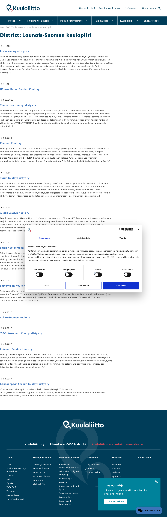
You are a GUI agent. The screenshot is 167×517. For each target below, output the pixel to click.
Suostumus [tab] (44, 238)
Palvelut (63, 482)
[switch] (66, 274)
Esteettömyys (66, 478)
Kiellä (46, 285)
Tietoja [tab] (123, 238)
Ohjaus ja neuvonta (42, 464)
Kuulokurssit (39, 472)
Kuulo (9, 464)
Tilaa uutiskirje (92, 472)
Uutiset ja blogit (87, 8)
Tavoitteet (117, 464)
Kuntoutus (38, 480)
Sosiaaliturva (13, 495)
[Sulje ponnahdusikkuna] (157, 481)
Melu (9, 479)
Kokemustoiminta (41, 476)
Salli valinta (83, 285)
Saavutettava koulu (68, 493)
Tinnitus (10, 475)
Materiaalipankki (15, 499)
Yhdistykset (130, 8)
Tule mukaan (101, 20)
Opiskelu (11, 483)
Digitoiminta (65, 497)
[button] (149, 510)
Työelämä (11, 487)
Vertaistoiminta (41, 468)
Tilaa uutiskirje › (115, 501)
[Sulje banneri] (138, 230)
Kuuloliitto (126, 20)
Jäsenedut (90, 468)
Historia (116, 468)
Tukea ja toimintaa (38, 20)
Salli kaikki (121, 285)
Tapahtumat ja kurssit (110, 8)
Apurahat (116, 476)
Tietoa (11, 20)
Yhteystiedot (151, 20)
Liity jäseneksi (92, 464)
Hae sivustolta (149, 8)
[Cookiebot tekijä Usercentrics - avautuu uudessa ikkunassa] (121, 230)
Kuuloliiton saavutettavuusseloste (117, 444)
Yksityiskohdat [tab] (83, 238)
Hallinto (116, 472)
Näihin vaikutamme (71, 20)
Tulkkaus (11, 491)
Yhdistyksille (39, 484)
